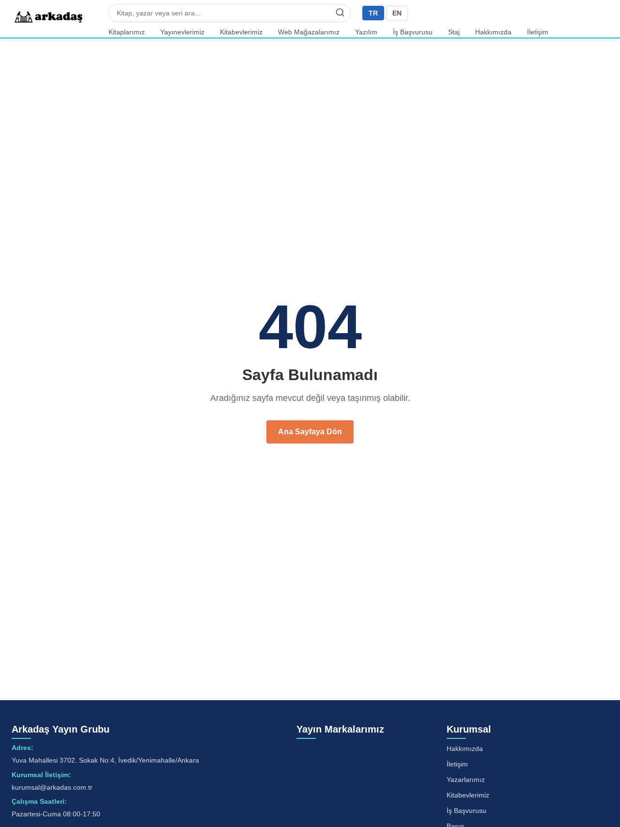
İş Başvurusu (413, 32)
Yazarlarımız (466, 779)
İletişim (537, 32)
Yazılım (366, 32)
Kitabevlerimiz (241, 32)
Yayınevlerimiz (182, 32)
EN (397, 13)
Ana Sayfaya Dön (310, 432)
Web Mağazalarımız (309, 32)
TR (373, 13)
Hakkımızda (493, 32)
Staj (454, 32)
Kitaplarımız (126, 32)
